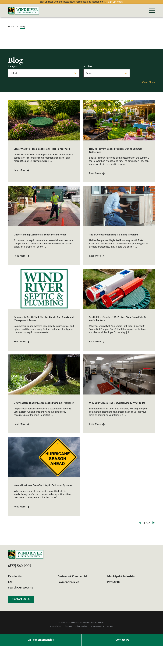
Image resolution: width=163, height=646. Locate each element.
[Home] (23, 11)
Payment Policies (68, 582)
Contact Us (122, 639)
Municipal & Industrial (121, 576)
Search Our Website (20, 587)
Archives (87, 66)
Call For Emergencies (41, 639)
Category (13, 66)
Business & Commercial (72, 576)
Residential (15, 576)
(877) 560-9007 (19, 566)
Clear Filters (148, 82)
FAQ (10, 582)
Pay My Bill (114, 582)
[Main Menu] (152, 11)
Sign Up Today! (115, 2)
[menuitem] (55, 626)
